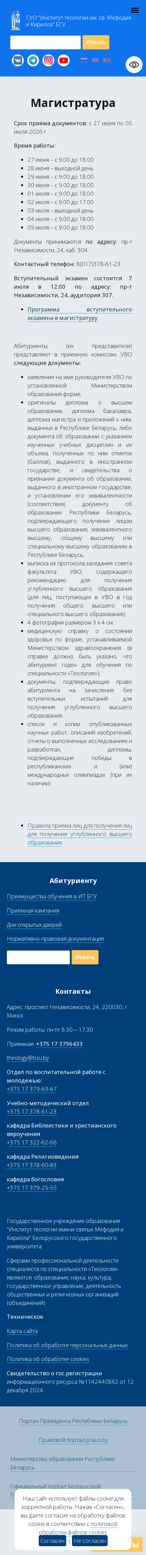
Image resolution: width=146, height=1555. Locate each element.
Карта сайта (22, 1331)
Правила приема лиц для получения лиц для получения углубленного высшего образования (80, 834)
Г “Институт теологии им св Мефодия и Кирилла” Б (78, 21)
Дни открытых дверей (34, 924)
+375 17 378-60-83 (32, 1165)
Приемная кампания (33, 910)
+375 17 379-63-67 (32, 1089)
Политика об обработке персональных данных (67, 1345)
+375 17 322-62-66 (32, 1142)
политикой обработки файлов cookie (78, 1528)
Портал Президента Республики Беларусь (73, 1421)
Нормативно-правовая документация (55, 938)
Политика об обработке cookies (48, 1359)
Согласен (52, 1541)
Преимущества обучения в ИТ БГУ (52, 896)
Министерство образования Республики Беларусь (62, 1463)
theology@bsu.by (28, 1057)
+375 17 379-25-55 (32, 1187)
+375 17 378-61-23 (32, 1111)
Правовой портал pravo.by (73, 1440)
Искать (96, 42)
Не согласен (90, 1541)
